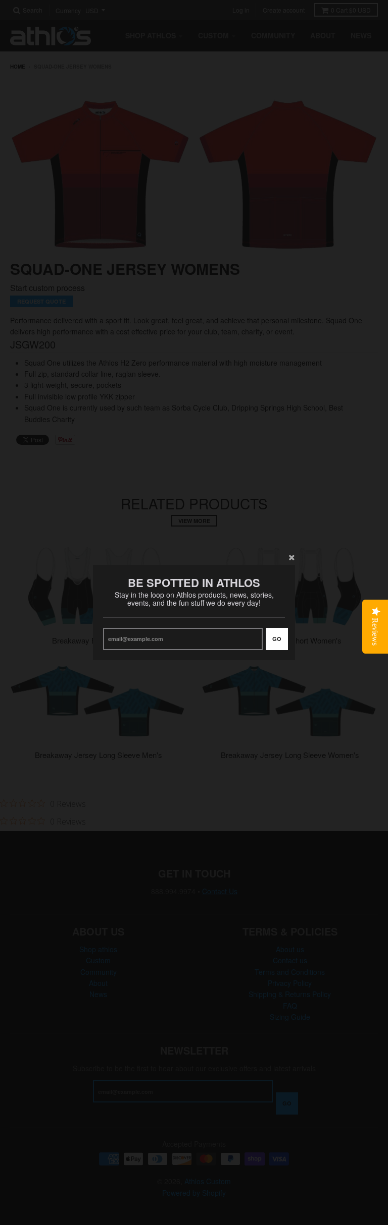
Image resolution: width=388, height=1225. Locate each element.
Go (276, 639)
